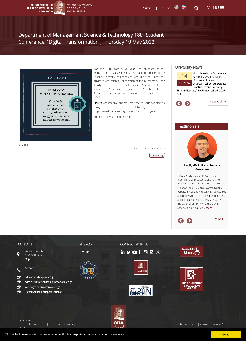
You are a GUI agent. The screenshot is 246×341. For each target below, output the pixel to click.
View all (219, 219)
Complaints (26, 320)
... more (208, 208)
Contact (29, 268)
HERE (128, 116)
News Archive (218, 101)
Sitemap (84, 251)
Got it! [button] (225, 334)
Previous (179, 104)
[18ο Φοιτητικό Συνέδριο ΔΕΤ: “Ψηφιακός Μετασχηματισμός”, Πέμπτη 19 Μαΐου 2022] (176, 7)
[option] (201, 86)
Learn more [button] (116, 334)
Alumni (147, 8)
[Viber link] (158, 254)
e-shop (166, 8)
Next (187, 104)
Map (27, 259)
